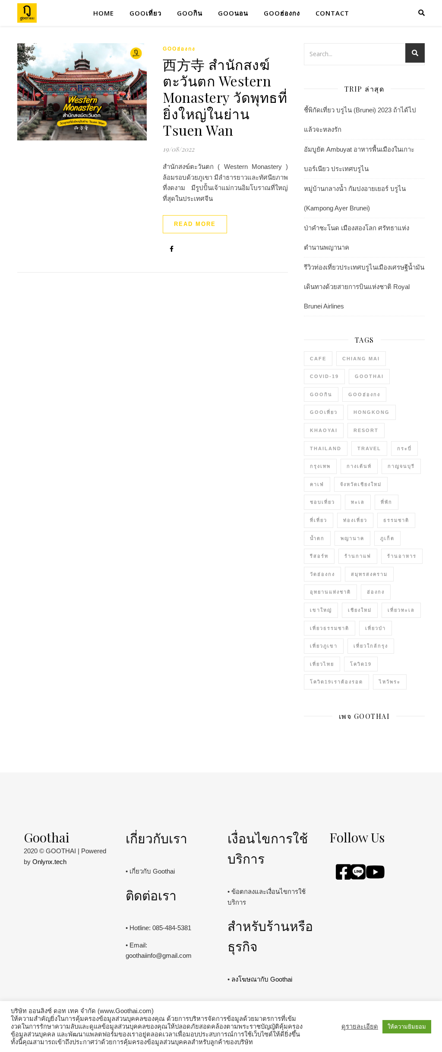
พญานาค (352, 538)
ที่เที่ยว (318, 520)
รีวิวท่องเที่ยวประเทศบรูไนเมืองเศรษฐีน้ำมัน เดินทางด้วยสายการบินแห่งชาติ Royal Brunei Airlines (364, 287)
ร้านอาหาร (402, 556)
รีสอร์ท (319, 556)
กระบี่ (404, 448)
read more (195, 224)
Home (103, 13)
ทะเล (358, 502)
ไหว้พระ (390, 681)
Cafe (318, 358)
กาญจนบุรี (401, 466)
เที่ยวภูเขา (324, 645)
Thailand (325, 448)
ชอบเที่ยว (322, 502)
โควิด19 (361, 664)
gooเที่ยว (145, 13)
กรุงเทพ (320, 466)
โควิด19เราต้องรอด (336, 681)
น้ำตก (317, 538)
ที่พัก (386, 502)
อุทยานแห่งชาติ (330, 591)
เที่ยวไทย (322, 664)
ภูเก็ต (387, 538)
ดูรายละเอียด (359, 1026)
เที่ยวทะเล (401, 610)
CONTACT (332, 13)
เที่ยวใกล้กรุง (371, 645)
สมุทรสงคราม (369, 574)
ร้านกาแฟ (357, 556)
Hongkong (372, 412)
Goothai (369, 376)
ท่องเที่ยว (355, 520)
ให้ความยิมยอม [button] (407, 1026)
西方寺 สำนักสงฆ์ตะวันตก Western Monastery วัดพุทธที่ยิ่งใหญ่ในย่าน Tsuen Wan (225, 97)
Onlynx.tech (49, 861)
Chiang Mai (361, 358)
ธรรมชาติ (396, 520)
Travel (369, 448)
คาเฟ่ (317, 484)
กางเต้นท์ (359, 466)
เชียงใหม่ (360, 610)
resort (366, 430)
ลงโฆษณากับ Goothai (261, 979)
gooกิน (189, 13)
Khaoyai (324, 430)
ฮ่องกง (376, 591)
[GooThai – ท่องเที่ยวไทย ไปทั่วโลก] (27, 13)
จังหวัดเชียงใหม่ (361, 484)
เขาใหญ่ (321, 610)
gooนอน (233, 13)
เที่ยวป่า (375, 628)
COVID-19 (324, 376)
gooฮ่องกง (282, 13)
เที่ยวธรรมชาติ (329, 628)
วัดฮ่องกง (322, 574)
